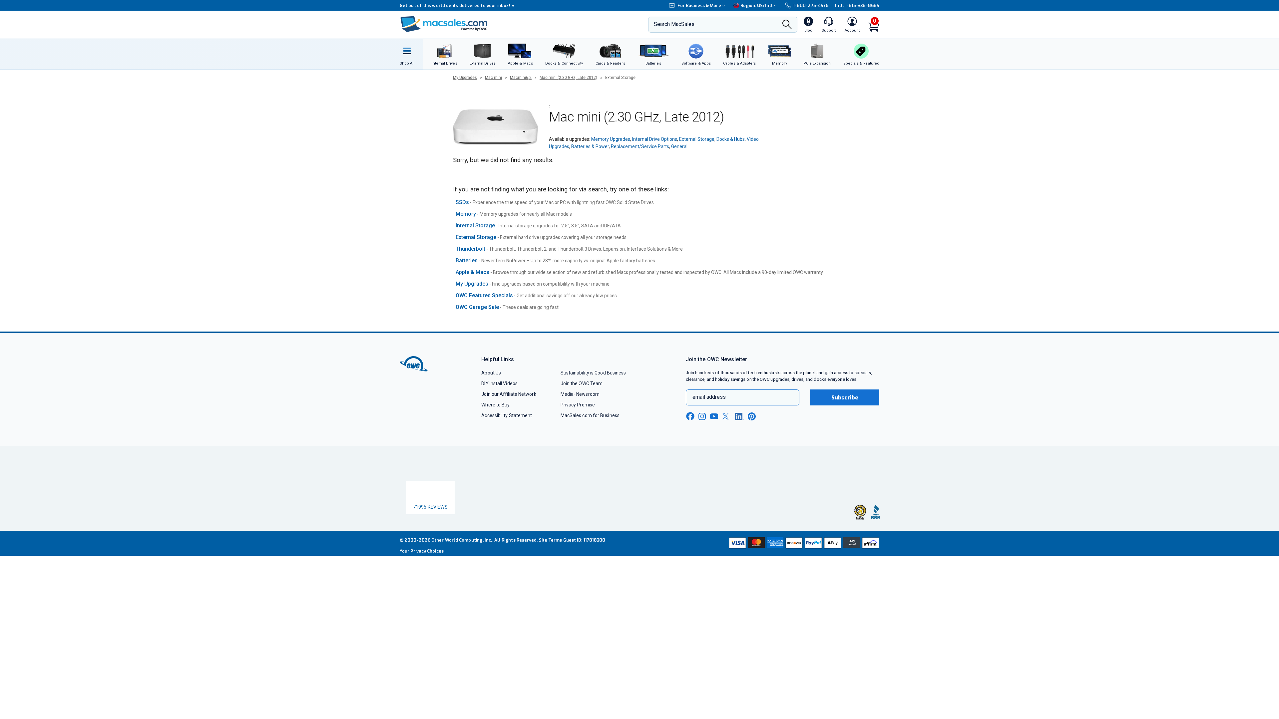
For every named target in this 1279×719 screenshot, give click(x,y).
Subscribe (844, 397)
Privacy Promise (578, 404)
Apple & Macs (472, 272)
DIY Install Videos (499, 383)
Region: (756, 5)
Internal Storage (475, 225)
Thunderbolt (470, 249)
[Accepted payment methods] (803, 547)
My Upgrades (465, 77)
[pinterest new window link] (752, 416)
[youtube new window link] (714, 416)
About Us (491, 372)
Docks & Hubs (730, 139)
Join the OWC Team (582, 383)
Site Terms (550, 544)
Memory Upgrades (610, 139)
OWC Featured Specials (484, 295)
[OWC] (444, 25)
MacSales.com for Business (590, 415)
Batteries (467, 260)
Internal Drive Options (654, 139)
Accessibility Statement (506, 415)
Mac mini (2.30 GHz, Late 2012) (568, 77)
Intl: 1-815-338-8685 (857, 5)
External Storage (696, 139)
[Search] (787, 25)
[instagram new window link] (702, 416)
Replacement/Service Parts (640, 146)
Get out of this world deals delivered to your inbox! (457, 5)
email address (709, 397)
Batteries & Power (590, 146)
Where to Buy (495, 404)
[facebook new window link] (690, 416)
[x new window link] (726, 416)
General (679, 146)
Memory (466, 214)
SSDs (462, 202)
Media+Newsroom (580, 394)
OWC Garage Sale (477, 307)
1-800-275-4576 (810, 5)
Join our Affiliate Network (508, 394)
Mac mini (493, 77)
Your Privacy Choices (422, 555)
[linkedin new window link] (739, 416)
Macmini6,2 (521, 77)
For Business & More (699, 5)
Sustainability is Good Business (593, 372)
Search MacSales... (675, 24)
